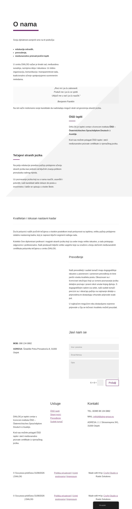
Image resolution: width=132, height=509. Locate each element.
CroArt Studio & (111, 473)
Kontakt (59, 8)
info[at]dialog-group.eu (103, 417)
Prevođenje (55, 418)
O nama (72, 5)
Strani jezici (55, 414)
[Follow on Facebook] (63, 452)
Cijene (99, 6)
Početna (49, 5)
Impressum (72, 476)
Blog (81, 5)
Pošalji (112, 382)
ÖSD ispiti (55, 411)
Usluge (59, 5)
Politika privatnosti (62, 473)
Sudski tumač (56, 422)
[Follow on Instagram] (69, 452)
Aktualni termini (109, 6)
